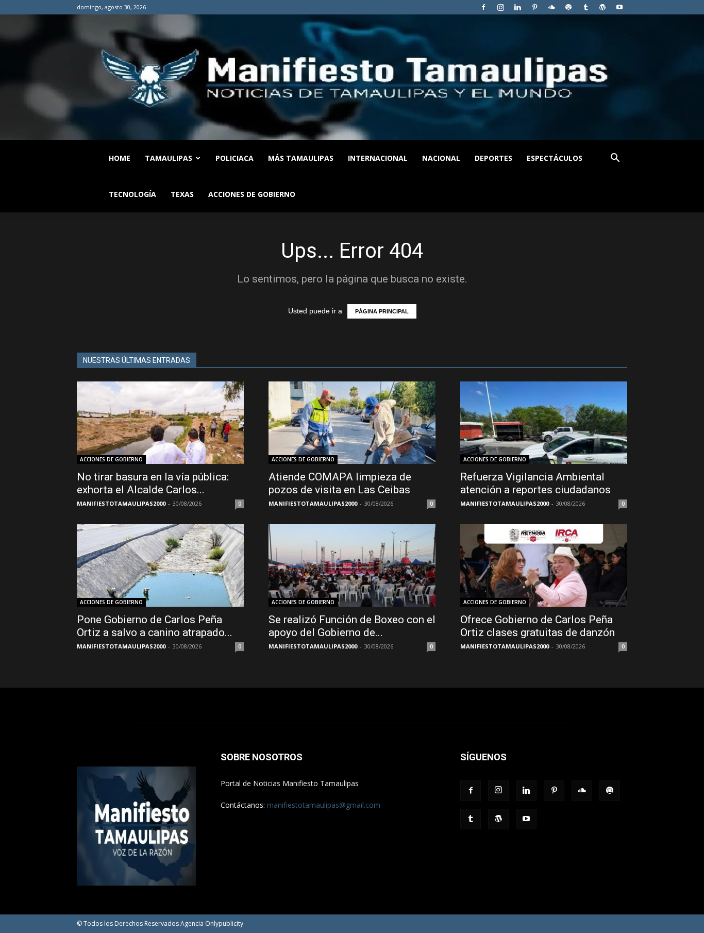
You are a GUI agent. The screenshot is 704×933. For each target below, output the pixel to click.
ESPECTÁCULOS (554, 158)
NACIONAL (441, 158)
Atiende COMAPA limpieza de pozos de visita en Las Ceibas (340, 483)
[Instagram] (500, 7)
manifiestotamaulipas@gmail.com (323, 805)
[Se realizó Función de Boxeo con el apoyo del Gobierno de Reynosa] (352, 565)
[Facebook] (483, 7)
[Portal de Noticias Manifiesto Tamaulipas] (352, 77)
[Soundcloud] (551, 7)
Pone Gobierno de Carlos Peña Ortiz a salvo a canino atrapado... (154, 626)
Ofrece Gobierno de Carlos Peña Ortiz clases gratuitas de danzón (537, 626)
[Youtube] (619, 7)
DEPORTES (493, 158)
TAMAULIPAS (168, 158)
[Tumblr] (585, 7)
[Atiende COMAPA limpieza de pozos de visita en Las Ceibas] (352, 422)
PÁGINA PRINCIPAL (382, 311)
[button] (614, 159)
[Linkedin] (517, 7)
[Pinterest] (534, 7)
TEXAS (182, 194)
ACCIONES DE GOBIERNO (251, 194)
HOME (119, 158)
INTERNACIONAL (378, 158)
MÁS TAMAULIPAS (300, 158)
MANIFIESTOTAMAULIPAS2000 (121, 503)
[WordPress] (602, 7)
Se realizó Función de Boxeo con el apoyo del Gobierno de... (352, 626)
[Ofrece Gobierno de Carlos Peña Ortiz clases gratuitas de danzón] (543, 565)
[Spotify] (568, 7)
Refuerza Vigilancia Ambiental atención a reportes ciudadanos (535, 483)
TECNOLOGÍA (132, 194)
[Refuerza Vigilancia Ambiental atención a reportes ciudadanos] (543, 422)
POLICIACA (234, 158)
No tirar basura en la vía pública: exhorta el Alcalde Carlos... (153, 483)
